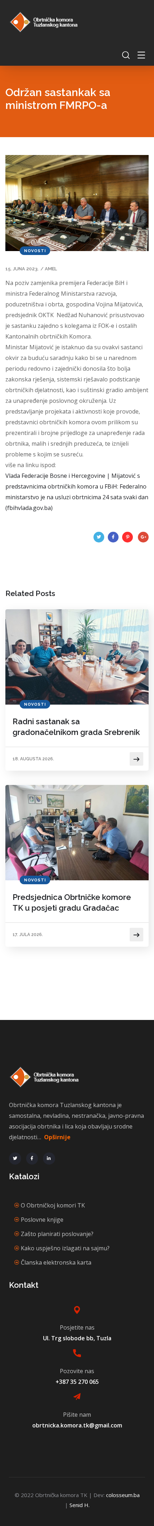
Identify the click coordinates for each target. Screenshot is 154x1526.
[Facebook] (113, 537)
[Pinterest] (127, 537)
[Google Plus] (143, 537)
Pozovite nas (77, 1371)
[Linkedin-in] (49, 1158)
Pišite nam (77, 1415)
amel (51, 268)
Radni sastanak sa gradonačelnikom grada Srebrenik (76, 727)
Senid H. (79, 1505)
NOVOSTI (35, 251)
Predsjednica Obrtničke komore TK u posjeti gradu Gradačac (72, 902)
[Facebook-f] (32, 1158)
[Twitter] (98, 537)
